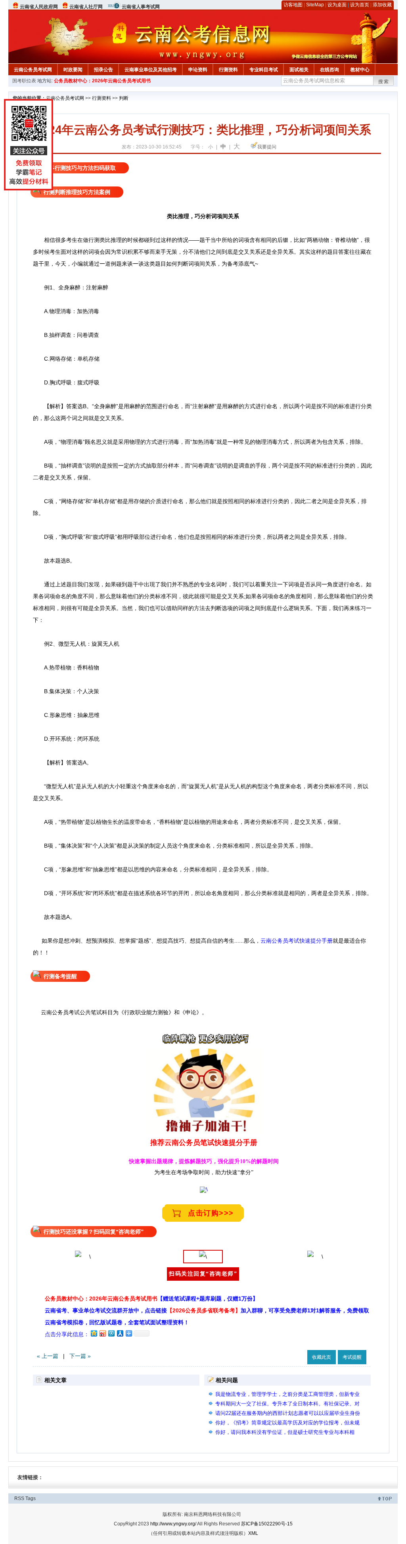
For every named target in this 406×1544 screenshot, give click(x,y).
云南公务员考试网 (33, 69)
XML (253, 1533)
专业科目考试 (263, 69)
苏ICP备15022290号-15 (267, 1524)
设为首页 (359, 5)
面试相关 (298, 69)
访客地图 (293, 5)
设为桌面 (337, 5)
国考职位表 (24, 81)
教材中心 (360, 69)
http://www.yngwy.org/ (173, 1524)
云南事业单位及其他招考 (150, 69)
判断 (123, 98)
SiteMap (315, 5)
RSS (19, 1498)
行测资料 (228, 69)
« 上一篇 (47, 1356)
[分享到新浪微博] (102, 1333)
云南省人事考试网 (141, 7)
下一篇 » (80, 1356)
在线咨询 (329, 69)
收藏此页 (321, 1357)
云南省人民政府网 (39, 7)
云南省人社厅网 (86, 7)
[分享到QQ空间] (93, 1333)
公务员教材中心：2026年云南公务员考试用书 (102, 81)
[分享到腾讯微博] (111, 1333)
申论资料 (197, 69)
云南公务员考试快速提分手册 (296, 940)
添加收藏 (382, 5)
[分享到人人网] (119, 1333)
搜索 (383, 81)
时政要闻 (72, 69)
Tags (30, 1498)
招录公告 (103, 69)
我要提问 (266, 147)
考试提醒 (352, 1357)
